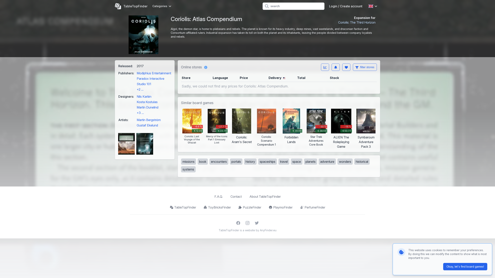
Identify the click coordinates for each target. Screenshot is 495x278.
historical (362, 162)
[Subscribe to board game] (336, 67)
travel (284, 162)
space (296, 162)
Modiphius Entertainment (154, 73)
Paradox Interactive (150, 79)
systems (188, 169)
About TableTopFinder (265, 196)
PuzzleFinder (252, 207)
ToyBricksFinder (219, 207)
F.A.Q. (218, 196)
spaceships (267, 162)
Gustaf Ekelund (147, 125)
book (202, 162)
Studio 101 (144, 84)
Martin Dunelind (147, 107)
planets (311, 162)
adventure (327, 162)
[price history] (325, 67)
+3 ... (140, 113)
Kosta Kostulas (147, 102)
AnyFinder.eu (268, 230)
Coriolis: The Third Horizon (357, 22)
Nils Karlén (144, 96)
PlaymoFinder (283, 207)
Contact (236, 196)
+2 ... (140, 89)
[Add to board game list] (346, 67)
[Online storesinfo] (206, 67)
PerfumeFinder (315, 207)
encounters (219, 162)
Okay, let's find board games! (465, 266)
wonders (345, 162)
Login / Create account (345, 6)
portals (236, 162)
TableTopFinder (185, 207)
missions (189, 162)
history (250, 162)
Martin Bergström (149, 120)
